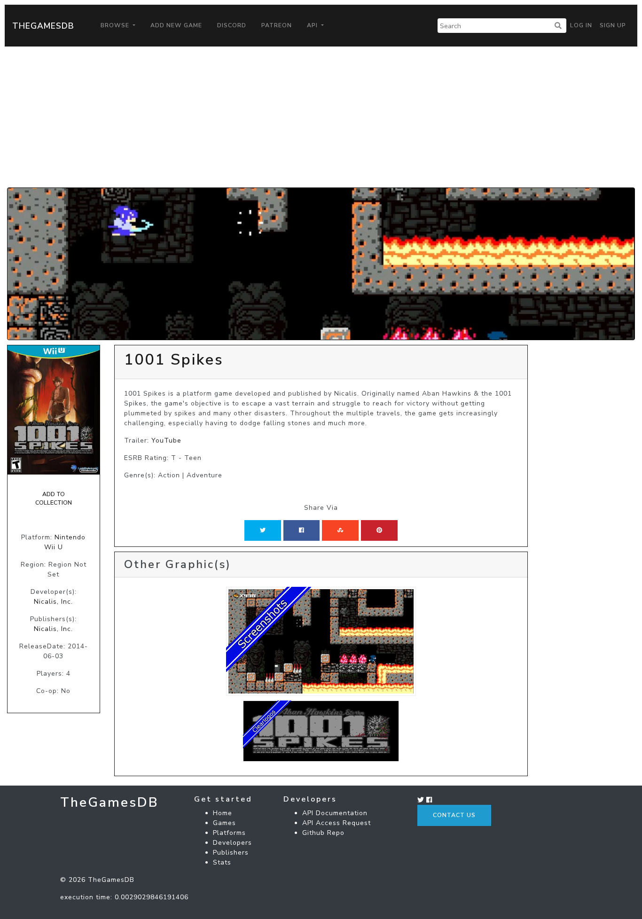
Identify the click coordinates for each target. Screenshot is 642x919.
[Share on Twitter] (262, 530)
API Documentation (335, 813)
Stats (222, 862)
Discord (231, 25)
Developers (232, 842)
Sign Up (613, 25)
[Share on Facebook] (301, 530)
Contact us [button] (454, 815)
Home (222, 813)
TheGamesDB (43, 25)
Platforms (229, 832)
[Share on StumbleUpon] (340, 530)
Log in (581, 25)
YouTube (166, 440)
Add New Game (176, 25)
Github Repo (323, 832)
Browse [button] (116, 25)
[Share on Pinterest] (379, 530)
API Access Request (336, 822)
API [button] (313, 25)
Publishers (231, 852)
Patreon (276, 25)
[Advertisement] (321, 117)
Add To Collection (53, 498)
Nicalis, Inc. (53, 601)
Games (224, 822)
